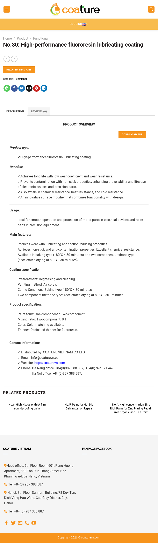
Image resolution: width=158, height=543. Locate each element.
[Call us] (27, 523)
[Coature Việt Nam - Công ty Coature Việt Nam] (75, 9)
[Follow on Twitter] (13, 523)
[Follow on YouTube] (33, 523)
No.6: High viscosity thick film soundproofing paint (27, 406)
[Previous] (3, 411)
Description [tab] (15, 111)
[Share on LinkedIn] (44, 88)
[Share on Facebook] (14, 88)
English (76, 24)
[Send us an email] (20, 523)
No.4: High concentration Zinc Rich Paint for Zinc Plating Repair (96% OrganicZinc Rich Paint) (131, 408)
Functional (41, 38)
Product (22, 38)
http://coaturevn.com (49, 363)
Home (7, 38)
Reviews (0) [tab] (39, 111)
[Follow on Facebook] (6, 523)
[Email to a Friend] (29, 88)
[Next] (155, 411)
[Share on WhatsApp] (6, 88)
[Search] (151, 9)
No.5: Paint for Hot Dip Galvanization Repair (79, 406)
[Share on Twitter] (21, 88)
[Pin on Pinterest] (36, 88)
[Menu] (6, 9)
